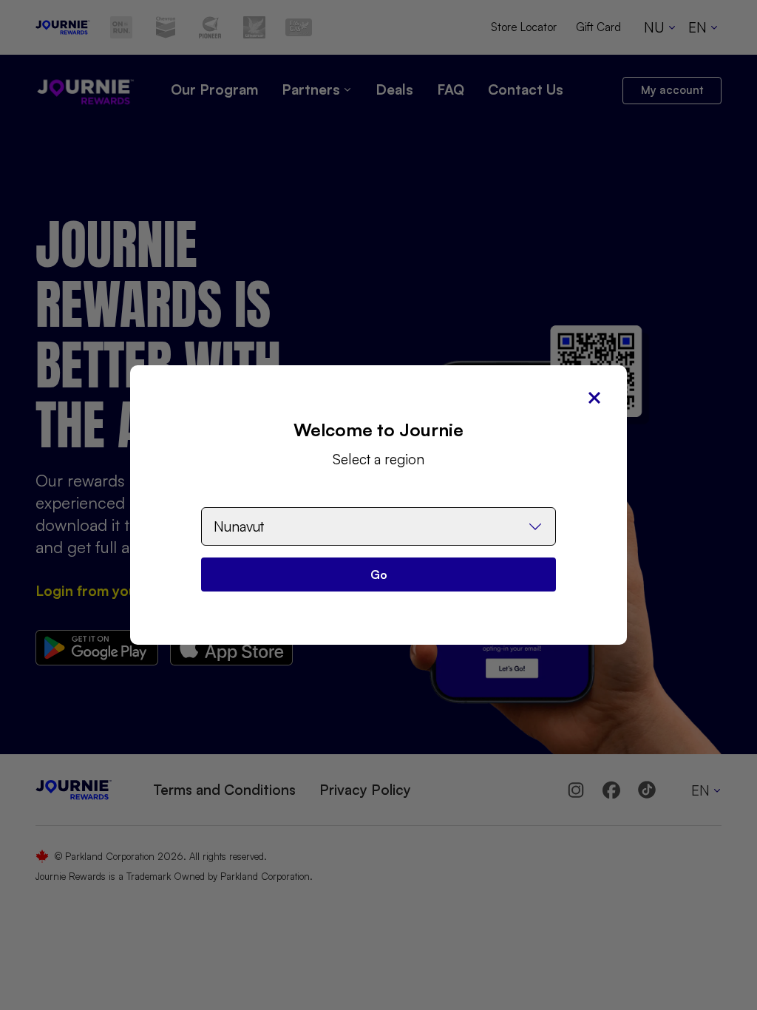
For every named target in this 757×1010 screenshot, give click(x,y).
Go (378, 574)
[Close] (594, 398)
